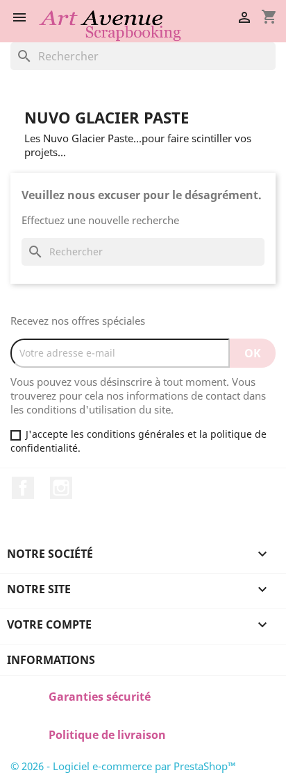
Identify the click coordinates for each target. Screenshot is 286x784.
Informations (51, 659)
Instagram (61, 488)
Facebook (23, 488)
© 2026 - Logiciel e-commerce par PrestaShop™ (123, 766)
